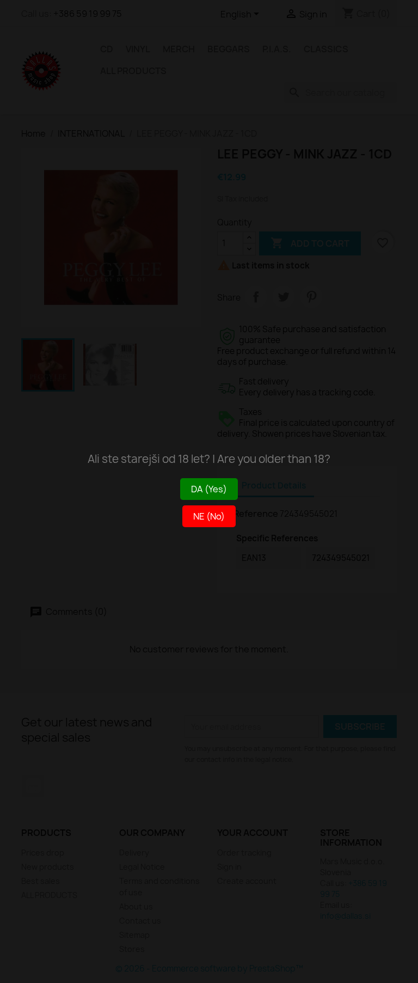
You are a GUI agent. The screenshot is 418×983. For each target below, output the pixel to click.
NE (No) (209, 516)
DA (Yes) (209, 489)
